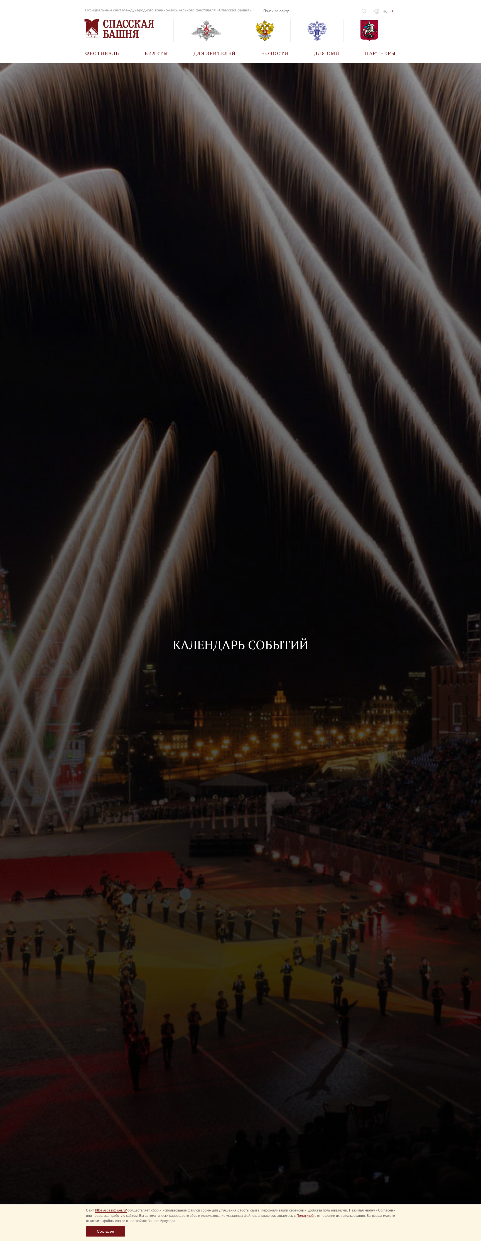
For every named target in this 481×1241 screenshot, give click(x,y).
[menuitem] (102, 53)
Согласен (105, 1231)
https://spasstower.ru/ (111, 1210)
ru (384, 11)
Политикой (305, 1216)
